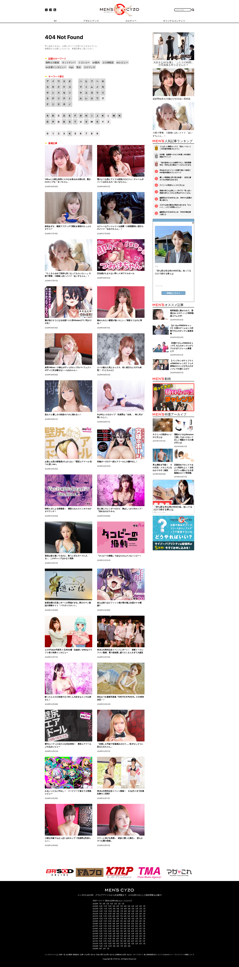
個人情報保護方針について (153, 955)
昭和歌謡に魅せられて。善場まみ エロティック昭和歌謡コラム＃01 (182, 313)
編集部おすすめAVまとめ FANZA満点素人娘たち (175, 213)
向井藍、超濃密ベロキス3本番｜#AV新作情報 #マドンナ (175, 155)
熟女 (78, 67)
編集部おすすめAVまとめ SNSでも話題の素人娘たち (176, 199)
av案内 (96, 62)
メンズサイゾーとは (52, 955)
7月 (100, 904)
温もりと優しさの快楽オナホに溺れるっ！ (63, 414)
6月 (104, 904)
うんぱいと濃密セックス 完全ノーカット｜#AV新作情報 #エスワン (175, 147)
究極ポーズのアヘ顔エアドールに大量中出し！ (117, 461)
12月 (100, 906)
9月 (114, 906)
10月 (110, 906)
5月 (107, 904)
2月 (119, 904)
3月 (115, 904)
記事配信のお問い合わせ (123, 955)
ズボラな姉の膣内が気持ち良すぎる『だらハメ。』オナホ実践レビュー (175, 206)
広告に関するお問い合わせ (105, 955)
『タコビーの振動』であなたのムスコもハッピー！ (119, 555)
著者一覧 (62, 955)
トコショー (83, 62)
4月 (111, 904)
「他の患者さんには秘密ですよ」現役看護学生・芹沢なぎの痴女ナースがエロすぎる (175, 163)
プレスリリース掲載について (184, 955)
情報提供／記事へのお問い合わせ (84, 955)
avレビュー (122, 62)
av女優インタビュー (56, 67)
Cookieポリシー (168, 955)
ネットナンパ (68, 62)
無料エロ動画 (52, 62)
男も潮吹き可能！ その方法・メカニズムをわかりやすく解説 (162, 467)
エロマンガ (89, 67)
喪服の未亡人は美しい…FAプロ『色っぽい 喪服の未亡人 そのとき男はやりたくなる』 (176, 191)
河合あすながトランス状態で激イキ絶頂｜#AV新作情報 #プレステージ (175, 171)
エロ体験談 (108, 62)
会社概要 (69, 955)
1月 (123, 904)
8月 (117, 906)
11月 (105, 906)
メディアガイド (137, 955)
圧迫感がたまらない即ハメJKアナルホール (115, 273)
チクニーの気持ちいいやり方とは (172, 185)
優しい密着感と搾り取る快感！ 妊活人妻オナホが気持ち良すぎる (175, 178)
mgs (71, 67)
